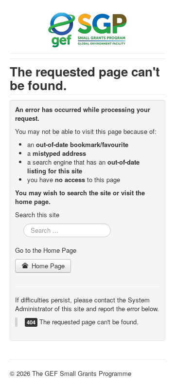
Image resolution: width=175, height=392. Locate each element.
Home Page (47, 265)
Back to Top (148, 373)
